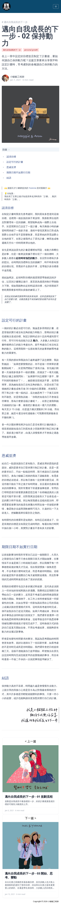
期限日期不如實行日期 (18, 172)
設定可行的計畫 (15, 161)
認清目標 (11, 156)
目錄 (4, 149)
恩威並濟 (11, 167)
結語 (9, 177)
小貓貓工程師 (17, 76)
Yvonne (32, 188)
